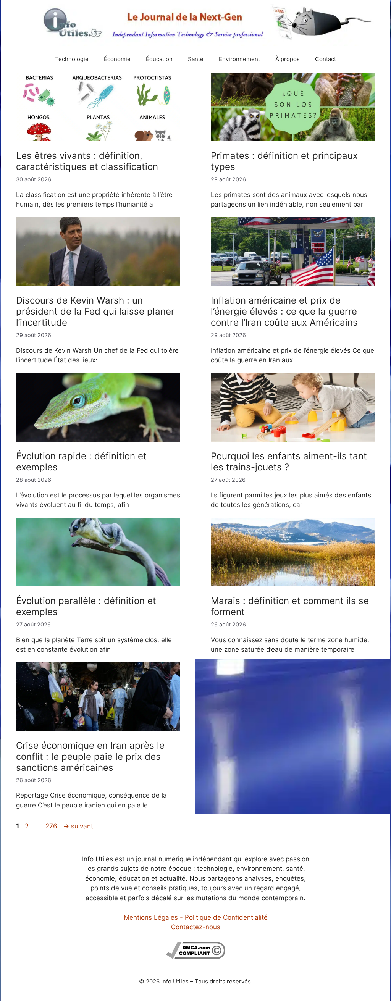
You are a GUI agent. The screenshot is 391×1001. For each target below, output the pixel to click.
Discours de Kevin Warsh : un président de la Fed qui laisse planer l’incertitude (95, 311)
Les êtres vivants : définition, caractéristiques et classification (87, 161)
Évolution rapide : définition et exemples (81, 461)
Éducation (159, 59)
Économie (117, 59)
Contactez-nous (195, 927)
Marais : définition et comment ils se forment (290, 606)
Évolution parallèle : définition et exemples (86, 606)
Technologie (72, 59)
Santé (196, 59)
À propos (287, 59)
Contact (325, 59)
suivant (78, 826)
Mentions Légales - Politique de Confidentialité (196, 917)
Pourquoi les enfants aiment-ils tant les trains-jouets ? (289, 461)
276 (52, 826)
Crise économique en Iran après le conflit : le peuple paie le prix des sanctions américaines (90, 756)
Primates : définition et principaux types (284, 161)
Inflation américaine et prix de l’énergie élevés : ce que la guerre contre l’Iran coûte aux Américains (284, 311)
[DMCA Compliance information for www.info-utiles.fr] (195, 957)
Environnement (239, 59)
